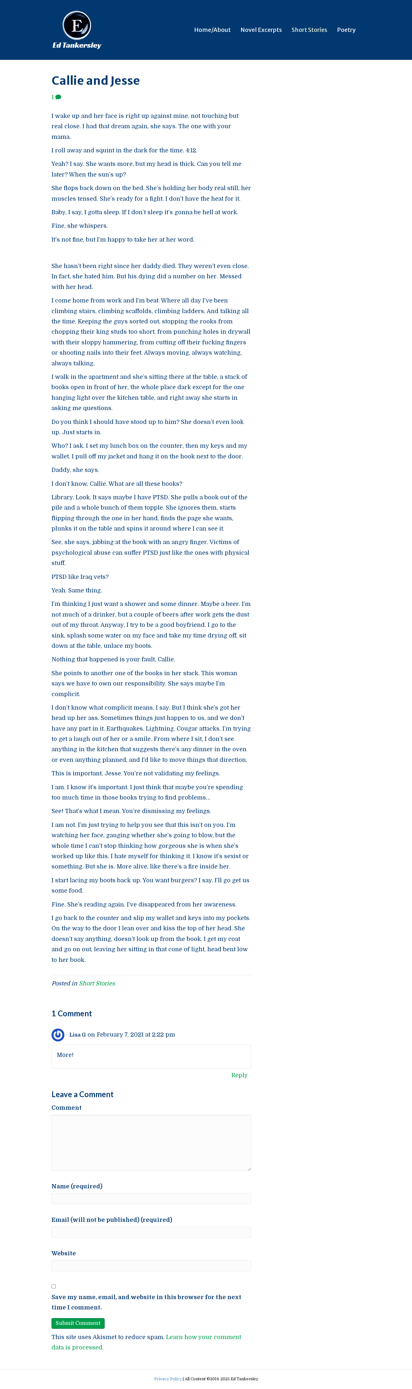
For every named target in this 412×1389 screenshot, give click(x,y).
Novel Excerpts (261, 30)
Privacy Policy (168, 1379)
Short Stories (309, 30)
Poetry (346, 30)
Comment (67, 1108)
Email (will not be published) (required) (112, 1220)
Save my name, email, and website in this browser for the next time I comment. (146, 1302)
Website (64, 1253)
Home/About (212, 30)
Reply (239, 1075)
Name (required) (77, 1186)
